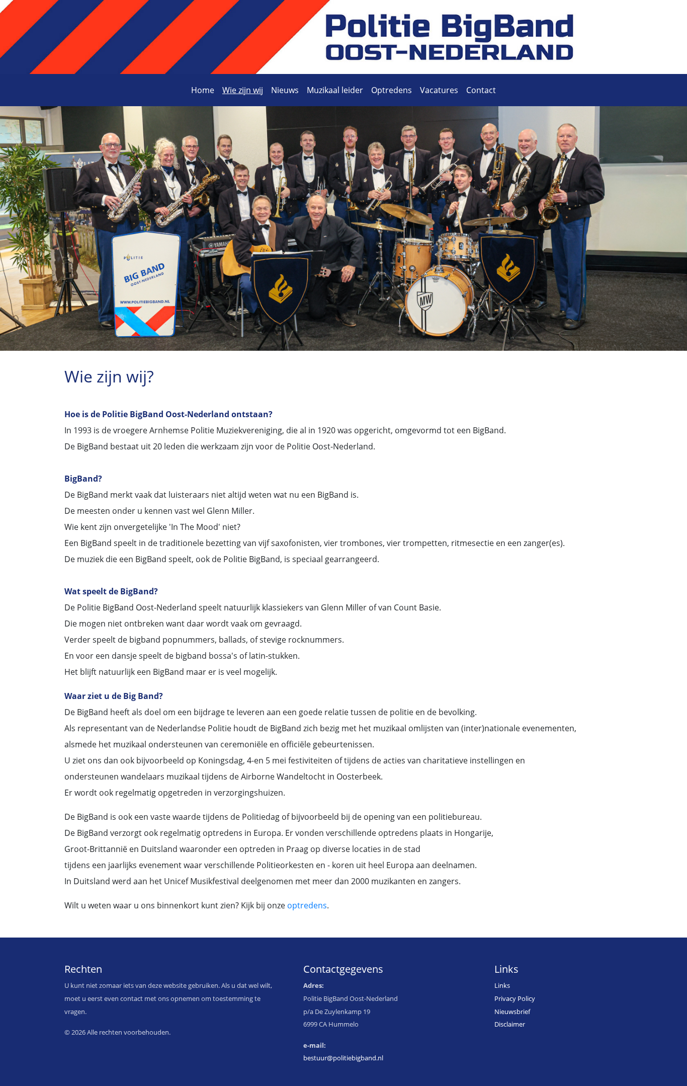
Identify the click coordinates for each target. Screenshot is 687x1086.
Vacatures (439, 90)
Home (202, 90)
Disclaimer (509, 1024)
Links (502, 985)
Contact (481, 90)
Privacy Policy (514, 998)
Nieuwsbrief (512, 1011)
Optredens (391, 90)
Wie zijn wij (242, 90)
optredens (307, 905)
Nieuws (285, 90)
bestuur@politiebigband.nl (343, 1057)
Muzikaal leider (335, 90)
